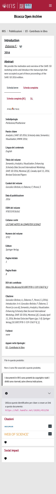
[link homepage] (10, 5)
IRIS (4, 31)
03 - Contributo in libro (36, 31)
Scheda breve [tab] (12, 87)
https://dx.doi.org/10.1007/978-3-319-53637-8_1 (27, 286)
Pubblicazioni (15, 31)
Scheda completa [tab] (30, 87)
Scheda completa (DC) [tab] (16, 98)
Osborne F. (10, 46)
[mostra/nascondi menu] (50, 5)
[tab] (31, 99)
